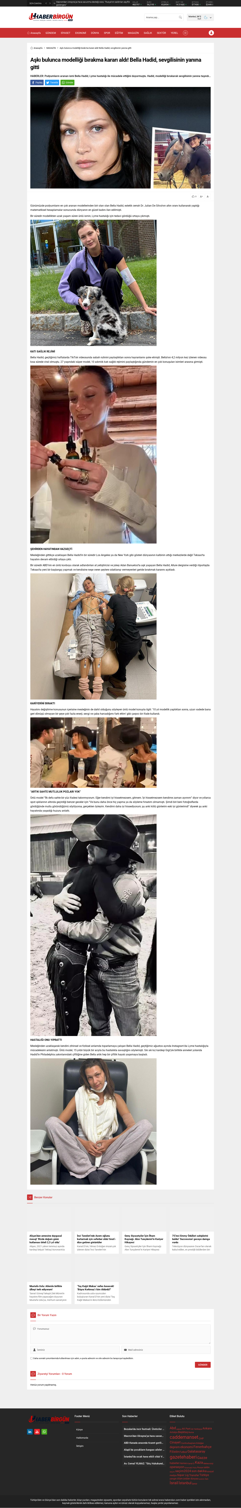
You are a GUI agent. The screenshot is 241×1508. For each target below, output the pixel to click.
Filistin (174, 1451)
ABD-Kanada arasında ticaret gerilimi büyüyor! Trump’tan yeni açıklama (89, 3)
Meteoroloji (208, 1463)
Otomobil (188, 1467)
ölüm (180, 1478)
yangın (173, 1478)
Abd (173, 1427)
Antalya (174, 1432)
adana (178, 1429)
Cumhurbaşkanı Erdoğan (192, 1443)
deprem (175, 1447)
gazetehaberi (183, 1457)
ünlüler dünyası (191, 1478)
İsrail (174, 1482)
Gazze (202, 1457)
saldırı (206, 1467)
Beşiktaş (183, 1432)
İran (206, 1478)
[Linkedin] (30, 1432)
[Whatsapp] (44, 1432)
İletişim (79, 1445)
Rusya (200, 1467)
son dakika (199, 1471)
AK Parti (186, 1428)
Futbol (183, 1452)
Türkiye (204, 1475)
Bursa (191, 1432)
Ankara (207, 1428)
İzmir (194, 1483)
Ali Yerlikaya (196, 1429)
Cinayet (175, 1442)
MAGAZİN (51, 47)
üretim (201, 1479)
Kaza (199, 1462)
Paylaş (39, 82)
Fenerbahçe (202, 1446)
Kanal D (190, 1463)
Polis (195, 1467)
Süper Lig (183, 1475)
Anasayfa (38, 47)
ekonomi (186, 1447)
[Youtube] (37, 1432)
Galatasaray (196, 1451)
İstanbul (185, 1482)
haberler (174, 1463)
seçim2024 (183, 1471)
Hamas (183, 1463)
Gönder (69, 82)
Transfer (194, 1475)
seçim (172, 1472)
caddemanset (184, 1437)
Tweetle (54, 82)
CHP (201, 1438)
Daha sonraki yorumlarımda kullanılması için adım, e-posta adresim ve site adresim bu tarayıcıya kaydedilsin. (83, 1358)
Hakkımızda (82, 1437)
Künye (79, 1429)
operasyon (177, 1467)
